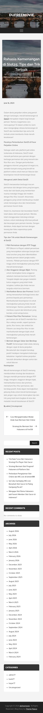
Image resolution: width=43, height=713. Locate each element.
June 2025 (13, 590)
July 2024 (12, 636)
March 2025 (13, 602)
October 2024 (14, 623)
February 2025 (14, 606)
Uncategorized (17, 406)
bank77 (11, 679)
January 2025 (14, 611)
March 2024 (13, 652)
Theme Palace (31, 709)
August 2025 (14, 581)
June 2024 (13, 640)
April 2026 (13, 548)
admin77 (12, 675)
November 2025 (15, 569)
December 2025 (15, 565)
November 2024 (15, 619)
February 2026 (14, 556)
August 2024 (14, 631)
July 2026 (12, 535)
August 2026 (14, 531)
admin (8, 406)
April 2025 (13, 598)
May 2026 (13, 544)
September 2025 (15, 577)
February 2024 (14, 657)
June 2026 (13, 539)
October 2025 (14, 573)
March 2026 (13, 552)
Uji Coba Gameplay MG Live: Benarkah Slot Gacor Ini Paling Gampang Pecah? (21, 484)
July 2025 (12, 585)
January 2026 (14, 560)
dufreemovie (21, 15)
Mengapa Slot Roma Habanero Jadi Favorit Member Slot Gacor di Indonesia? (22, 494)
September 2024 (15, 627)
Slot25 (6, 119)
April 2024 (13, 648)
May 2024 (13, 644)
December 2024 (15, 615)
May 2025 (13, 594)
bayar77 (12, 683)
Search (34, 443)
